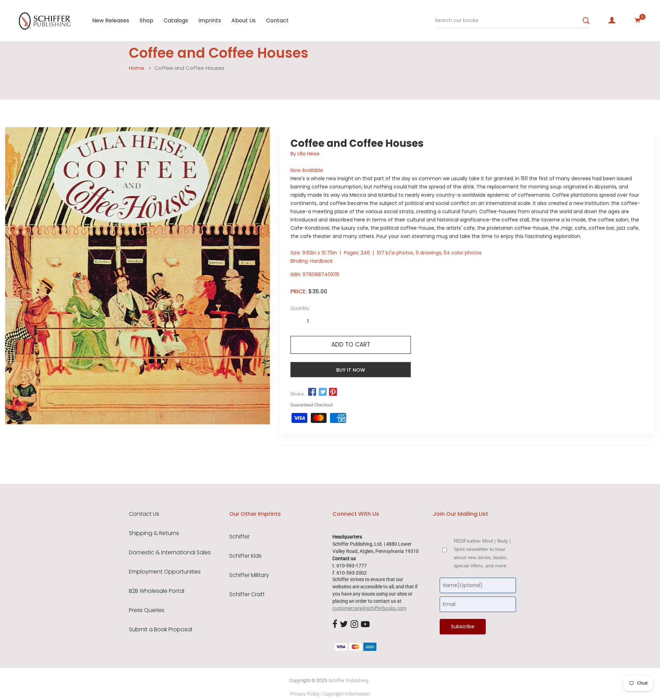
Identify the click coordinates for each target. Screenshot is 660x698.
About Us (243, 20)
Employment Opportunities (165, 572)
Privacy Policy (305, 694)
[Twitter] (344, 624)
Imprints (209, 20)
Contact (277, 20)
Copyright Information (346, 694)
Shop (146, 20)
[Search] (586, 21)
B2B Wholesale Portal (156, 591)
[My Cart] (637, 20)
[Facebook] (334, 624)
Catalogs (176, 20)
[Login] (611, 20)
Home (136, 68)
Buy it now (350, 370)
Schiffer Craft (247, 594)
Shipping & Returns (154, 533)
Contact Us (144, 514)
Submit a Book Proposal (160, 629)
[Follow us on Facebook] (312, 392)
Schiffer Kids (245, 556)
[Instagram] (354, 624)
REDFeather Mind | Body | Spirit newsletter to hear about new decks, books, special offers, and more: (482, 553)
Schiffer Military (249, 575)
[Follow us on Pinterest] (333, 392)
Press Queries (146, 610)
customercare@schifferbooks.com (369, 608)
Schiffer (239, 536)
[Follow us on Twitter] (322, 392)
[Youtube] (365, 624)
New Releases (110, 20)
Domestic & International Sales (170, 552)
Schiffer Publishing (348, 680)
